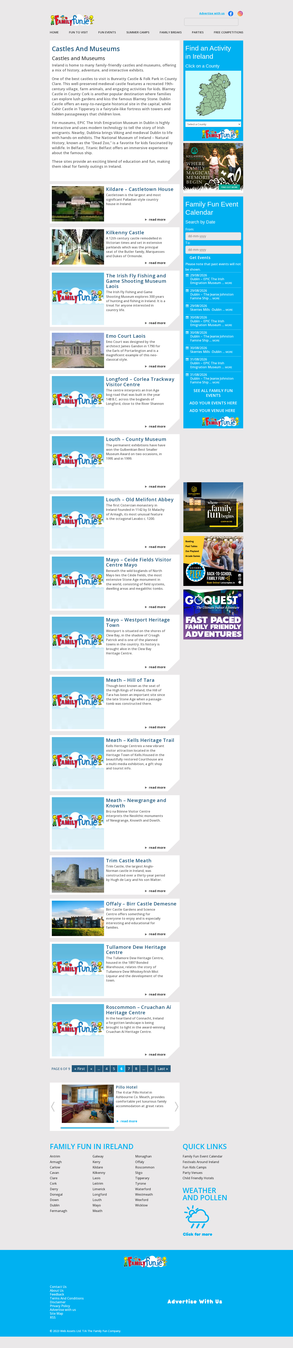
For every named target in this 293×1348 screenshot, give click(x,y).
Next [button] (177, 1107)
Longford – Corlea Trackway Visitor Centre (140, 381)
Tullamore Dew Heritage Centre (136, 949)
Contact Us (58, 1287)
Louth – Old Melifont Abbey (140, 499)
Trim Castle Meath (129, 860)
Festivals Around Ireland (201, 1162)
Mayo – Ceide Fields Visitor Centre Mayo (138, 562)
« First (79, 1068)
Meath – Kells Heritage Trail (140, 740)
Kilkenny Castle (125, 232)
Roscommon (144, 1167)
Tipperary (142, 1178)
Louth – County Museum (136, 439)
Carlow (55, 1167)
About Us (57, 1290)
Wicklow (141, 1205)
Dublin (55, 1205)
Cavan (54, 1172)
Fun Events (107, 32)
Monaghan (143, 1156)
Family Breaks (171, 32)
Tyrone (140, 1183)
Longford (99, 1194)
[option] (115, 1104)
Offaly (139, 1162)
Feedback (57, 1294)
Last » (163, 1068)
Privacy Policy (60, 1306)
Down (54, 1200)
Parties (198, 32)
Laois (96, 1178)
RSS (53, 1317)
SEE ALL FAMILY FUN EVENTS (213, 393)
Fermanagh (58, 1211)
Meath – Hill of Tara (130, 680)
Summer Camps (137, 32)
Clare (53, 1178)
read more (157, 219)
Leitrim (97, 1183)
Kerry (96, 1162)
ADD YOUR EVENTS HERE (213, 403)
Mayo (96, 1205)
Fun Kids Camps (194, 1167)
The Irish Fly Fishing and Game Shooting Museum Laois (136, 280)
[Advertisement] (213, 736)
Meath (97, 1211)
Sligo (139, 1172)
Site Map (56, 1313)
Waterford (143, 1189)
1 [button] (88, 1128)
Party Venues (193, 1172)
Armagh (56, 1162)
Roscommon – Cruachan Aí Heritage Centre (138, 1009)
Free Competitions (228, 32)
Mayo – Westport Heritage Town (138, 622)
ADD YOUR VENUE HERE (212, 410)
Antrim (55, 1156)
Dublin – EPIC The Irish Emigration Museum (207, 281)
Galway (97, 1156)
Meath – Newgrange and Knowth (136, 803)
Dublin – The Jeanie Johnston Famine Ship (212, 296)
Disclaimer (58, 1302)
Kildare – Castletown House (140, 189)
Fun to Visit (78, 32)
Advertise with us (212, 13)
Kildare (97, 1167)
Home (54, 32)
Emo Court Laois (126, 336)
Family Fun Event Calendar (202, 1156)
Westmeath (144, 1194)
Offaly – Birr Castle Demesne (141, 903)
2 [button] (141, 1128)
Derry (54, 1189)
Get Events (200, 257)
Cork (53, 1183)
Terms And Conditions (67, 1298)
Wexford (141, 1200)
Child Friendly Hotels (198, 1178)
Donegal (56, 1194)
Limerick (98, 1189)
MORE (228, 283)
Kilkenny (98, 1172)
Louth (97, 1200)
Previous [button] (52, 1107)
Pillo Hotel (127, 1087)
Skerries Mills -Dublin (206, 309)
